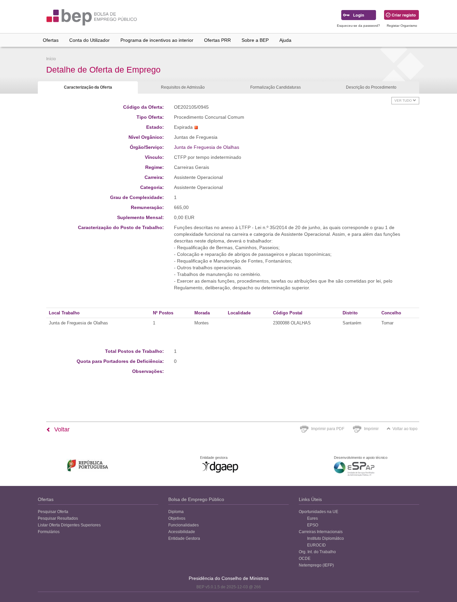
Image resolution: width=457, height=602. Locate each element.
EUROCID (316, 545)
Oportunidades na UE (318, 511)
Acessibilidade (181, 531)
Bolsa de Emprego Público (196, 499)
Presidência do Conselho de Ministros (229, 578)
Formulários (49, 531)
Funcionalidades (183, 525)
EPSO (312, 525)
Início (51, 59)
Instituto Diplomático (325, 538)
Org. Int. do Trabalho (317, 551)
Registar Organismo (402, 25)
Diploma (176, 511)
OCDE (304, 558)
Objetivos (176, 518)
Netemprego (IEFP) (316, 565)
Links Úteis (310, 499)
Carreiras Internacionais (321, 531)
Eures (312, 518)
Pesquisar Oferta (53, 511)
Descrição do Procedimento (371, 87)
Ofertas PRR (217, 40)
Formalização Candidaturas (275, 87)
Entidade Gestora (184, 538)
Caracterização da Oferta (88, 87)
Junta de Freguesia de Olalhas (206, 147)
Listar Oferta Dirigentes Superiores (69, 525)
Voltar (61, 429)
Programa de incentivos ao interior (156, 40)
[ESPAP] (354, 469)
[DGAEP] (220, 467)
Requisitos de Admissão (183, 87)
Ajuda (285, 40)
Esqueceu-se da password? (358, 25)
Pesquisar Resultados (58, 518)
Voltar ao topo (405, 428)
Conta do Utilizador (89, 40)
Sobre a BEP (255, 40)
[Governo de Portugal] (87, 465)
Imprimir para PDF (327, 428)
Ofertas (51, 40)
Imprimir (371, 428)
